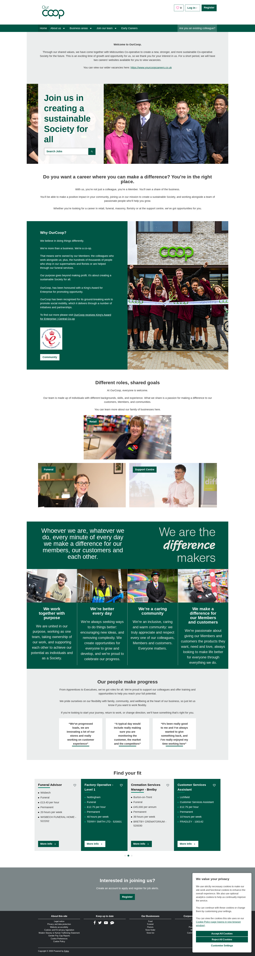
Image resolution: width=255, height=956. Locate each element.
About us (56, 28)
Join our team (105, 28)
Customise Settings (222, 945)
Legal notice (59, 921)
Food (150, 921)
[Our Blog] (112, 923)
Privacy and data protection (59, 924)
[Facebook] (95, 923)
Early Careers (129, 28)
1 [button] (124, 856)
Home (43, 28)
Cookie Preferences (59, 939)
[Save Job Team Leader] (121, 785)
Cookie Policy (59, 941)
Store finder (150, 930)
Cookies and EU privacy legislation (59, 930)
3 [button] (131, 856)
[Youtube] (106, 923)
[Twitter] (100, 923)
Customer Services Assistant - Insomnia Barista (146, 789)
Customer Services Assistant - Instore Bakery (192, 789)
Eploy (66, 951)
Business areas (79, 28)
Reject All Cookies (222, 939)
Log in (191, 7)
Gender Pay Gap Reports (59, 936)
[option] (58, 815)
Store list (150, 933)
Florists (150, 927)
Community (49, 357)
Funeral (150, 924)
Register (209, 7)
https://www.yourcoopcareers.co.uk (151, 67)
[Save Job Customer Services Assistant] (74, 785)
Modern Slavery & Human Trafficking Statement (59, 933)
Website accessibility (59, 927)
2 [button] (127, 856)
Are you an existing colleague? (197, 28)
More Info (46, 843)
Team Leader (94, 784)
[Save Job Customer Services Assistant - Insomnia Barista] (167, 785)
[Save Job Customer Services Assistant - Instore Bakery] (214, 785)
